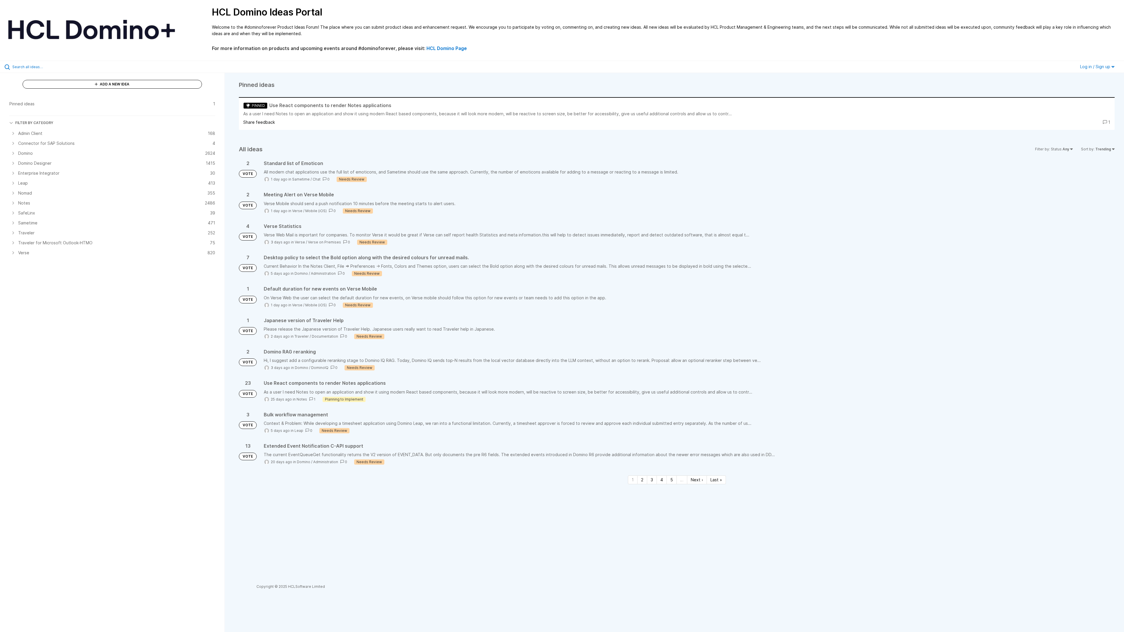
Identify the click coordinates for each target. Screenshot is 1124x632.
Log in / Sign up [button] (1095, 66)
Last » (716, 479)
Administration (323, 273)
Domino (301, 273)
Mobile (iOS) (316, 211)
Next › (697, 479)
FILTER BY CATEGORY (34, 123)
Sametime (301, 179)
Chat (317, 179)
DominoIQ (319, 367)
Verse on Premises (324, 242)
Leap (298, 430)
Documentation (325, 336)
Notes (302, 399)
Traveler (301, 336)
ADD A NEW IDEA (114, 84)
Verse (297, 211)
